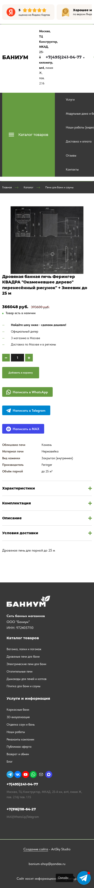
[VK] (17, 774)
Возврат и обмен (18, 754)
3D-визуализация (18, 717)
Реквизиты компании (20, 739)
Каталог (28, 187)
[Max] (48, 774)
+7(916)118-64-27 (21, 809)
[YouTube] (25, 774)
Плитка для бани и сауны (23, 686)
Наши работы (16, 732)
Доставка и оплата (79, 141)
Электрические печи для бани (26, 664)
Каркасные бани (18, 709)
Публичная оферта (19, 746)
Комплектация (16, 503)
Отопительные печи (19, 671)
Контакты (72, 169)
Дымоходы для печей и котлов (27, 679)
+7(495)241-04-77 (65, 57)
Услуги (70, 99)
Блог (10, 761)
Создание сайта (35, 849)
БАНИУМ (15, 57)
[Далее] (88, 12)
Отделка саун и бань (21, 724)
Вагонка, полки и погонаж (24, 649)
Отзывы (71, 155)
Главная (7, 187)
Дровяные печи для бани (23, 656)
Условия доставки (20, 533)
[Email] (41, 774)
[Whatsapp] (33, 774)
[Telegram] (10, 774)
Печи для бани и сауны (59, 187)
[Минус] (6, 357)
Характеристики (18, 488)
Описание (12, 518)
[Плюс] (29, 357)
